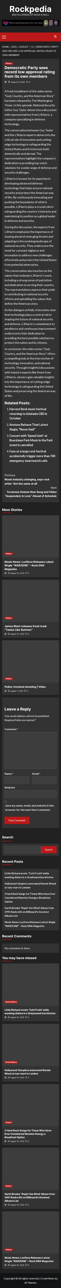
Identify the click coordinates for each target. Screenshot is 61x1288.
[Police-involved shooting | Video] (30, 661)
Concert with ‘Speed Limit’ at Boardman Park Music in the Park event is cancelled (31, 440)
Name (9, 773)
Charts (8, 1122)
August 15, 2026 (17, 634)
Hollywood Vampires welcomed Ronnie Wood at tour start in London (30, 885)
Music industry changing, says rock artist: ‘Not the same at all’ (27, 479)
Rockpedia (30, 9)
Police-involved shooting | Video (25, 686)
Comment (11, 729)
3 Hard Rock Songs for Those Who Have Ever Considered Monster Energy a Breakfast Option (30, 897)
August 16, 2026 (17, 573)
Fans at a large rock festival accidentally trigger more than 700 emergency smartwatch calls (32, 455)
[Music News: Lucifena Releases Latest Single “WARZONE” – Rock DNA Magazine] (30, 536)
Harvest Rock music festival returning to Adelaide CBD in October (28, 413)
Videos (9, 63)
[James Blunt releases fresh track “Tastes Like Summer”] (30, 601)
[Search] (55, 36)
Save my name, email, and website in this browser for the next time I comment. (29, 807)
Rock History (11, 1002)
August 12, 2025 (18, 82)
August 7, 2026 (16, 691)
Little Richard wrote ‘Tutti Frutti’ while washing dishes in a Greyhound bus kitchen (29, 875)
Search (7, 837)
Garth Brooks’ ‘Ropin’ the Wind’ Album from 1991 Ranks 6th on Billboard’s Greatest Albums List (29, 911)
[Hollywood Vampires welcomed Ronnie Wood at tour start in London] (30, 1045)
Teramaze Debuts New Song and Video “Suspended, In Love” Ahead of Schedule (31, 492)
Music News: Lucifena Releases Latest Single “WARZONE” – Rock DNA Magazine (29, 565)
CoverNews (47, 1278)
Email (36, 773)
